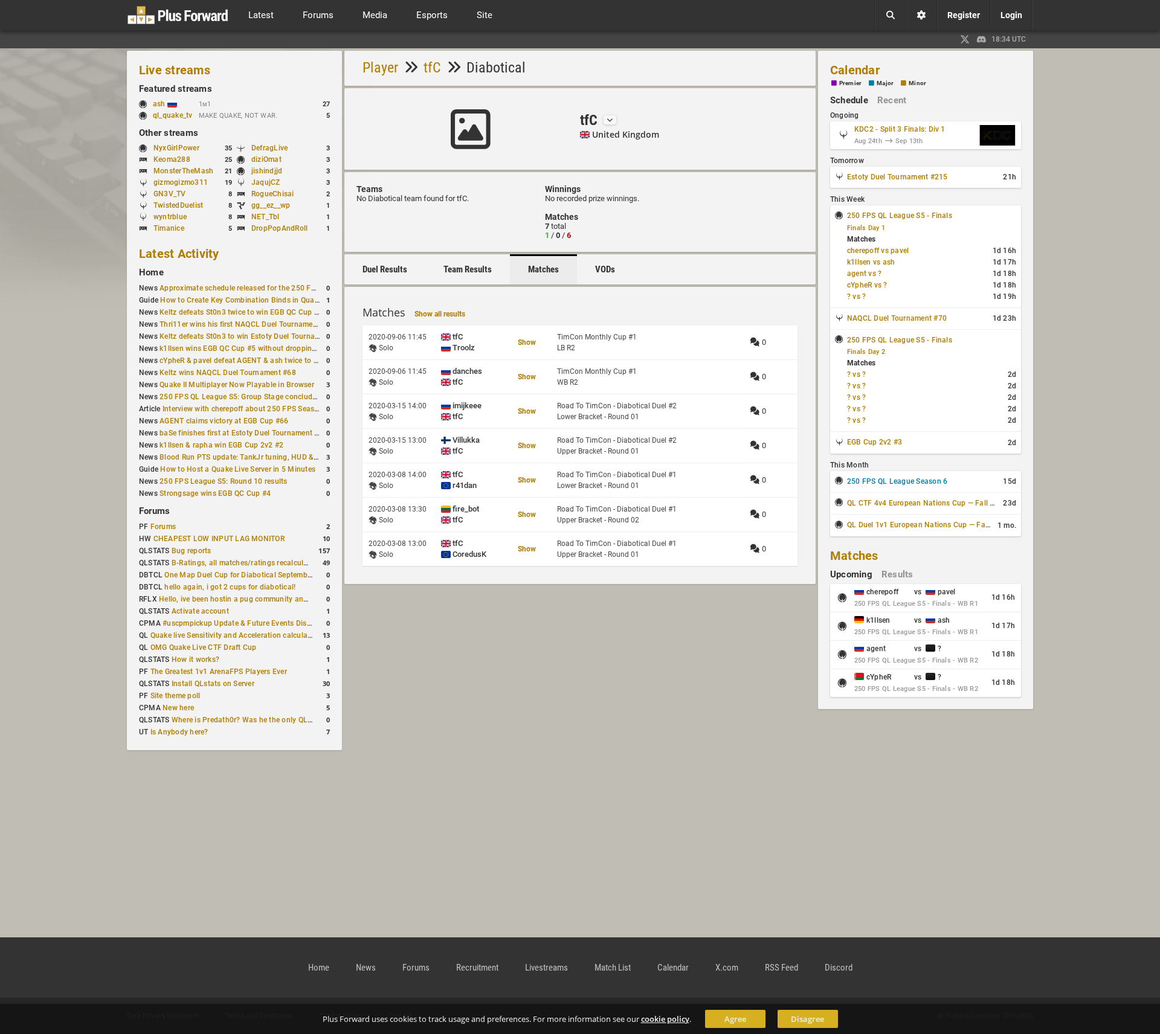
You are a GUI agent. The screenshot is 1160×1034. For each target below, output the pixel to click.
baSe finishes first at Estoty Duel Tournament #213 (246, 433)
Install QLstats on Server (213, 683)
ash (160, 104)
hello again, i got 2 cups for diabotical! (229, 587)
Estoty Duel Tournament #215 (897, 177)
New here (178, 708)
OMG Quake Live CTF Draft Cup (203, 647)
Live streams (174, 70)
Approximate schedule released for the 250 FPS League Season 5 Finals (281, 288)
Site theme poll (175, 696)
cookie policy (665, 1018)
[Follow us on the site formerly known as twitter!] (964, 39)
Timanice (168, 228)
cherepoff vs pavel (878, 250)
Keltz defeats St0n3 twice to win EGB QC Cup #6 (241, 312)
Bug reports (191, 551)
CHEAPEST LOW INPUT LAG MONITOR (219, 539)
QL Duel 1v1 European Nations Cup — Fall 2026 (928, 525)
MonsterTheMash (183, 171)
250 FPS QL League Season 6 (897, 481)
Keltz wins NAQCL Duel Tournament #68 (228, 372)
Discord (838, 967)
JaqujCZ (265, 182)
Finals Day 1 (866, 228)
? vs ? (856, 296)
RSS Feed (781, 967)
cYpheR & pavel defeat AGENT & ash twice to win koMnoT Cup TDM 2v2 (282, 360)
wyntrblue (170, 217)
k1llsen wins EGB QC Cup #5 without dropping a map (250, 348)
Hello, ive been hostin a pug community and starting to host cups (269, 599)
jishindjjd (266, 171)
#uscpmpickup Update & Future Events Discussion (248, 623)
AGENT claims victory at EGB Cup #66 (224, 421)
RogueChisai (272, 194)
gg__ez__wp (270, 205)
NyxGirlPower (176, 148)
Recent (891, 100)
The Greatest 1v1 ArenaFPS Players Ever (218, 671)
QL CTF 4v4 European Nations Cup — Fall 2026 (927, 503)
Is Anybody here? (179, 732)
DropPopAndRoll (279, 228)
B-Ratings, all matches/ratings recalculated (245, 563)
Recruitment (477, 967)
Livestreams (546, 967)
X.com (726, 967)
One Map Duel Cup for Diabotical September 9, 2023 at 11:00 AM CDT (283, 575)
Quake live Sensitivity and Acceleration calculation (235, 635)
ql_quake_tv (173, 115)
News (366, 967)
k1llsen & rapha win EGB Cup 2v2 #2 (221, 445)
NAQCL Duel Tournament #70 (897, 318)
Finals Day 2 (866, 352)
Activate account (200, 611)
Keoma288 (171, 159)
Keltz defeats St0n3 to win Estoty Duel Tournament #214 (255, 336)
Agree (735, 1018)
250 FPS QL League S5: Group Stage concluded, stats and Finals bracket (283, 397)
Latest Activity (179, 253)
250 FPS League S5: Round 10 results (223, 481)
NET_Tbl (265, 217)
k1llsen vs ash (871, 262)
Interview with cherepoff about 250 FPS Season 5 (246, 409)
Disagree (807, 1018)
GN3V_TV (169, 194)
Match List (612, 967)
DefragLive (269, 148)
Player (380, 67)
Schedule (849, 100)
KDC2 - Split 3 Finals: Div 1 (900, 129)
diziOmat (266, 159)
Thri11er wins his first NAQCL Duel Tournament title (247, 324)
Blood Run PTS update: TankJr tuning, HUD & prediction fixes (263, 457)
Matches (543, 269)
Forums (154, 511)
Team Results (467, 269)
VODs (605, 269)
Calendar (855, 70)
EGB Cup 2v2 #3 (874, 442)
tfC (432, 67)
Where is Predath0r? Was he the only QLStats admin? (262, 720)
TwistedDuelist (178, 205)
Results (897, 574)
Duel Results (384, 269)
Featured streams (175, 88)
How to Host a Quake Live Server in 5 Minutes (237, 469)
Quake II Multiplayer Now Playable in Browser (237, 385)
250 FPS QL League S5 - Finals (899, 215)
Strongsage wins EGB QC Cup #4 (215, 493)
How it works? (195, 659)
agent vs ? (864, 273)
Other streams (168, 132)
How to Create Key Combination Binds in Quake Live (249, 300)
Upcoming (851, 574)
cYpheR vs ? (867, 285)
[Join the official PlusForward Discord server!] (982, 39)
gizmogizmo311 (180, 182)
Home (151, 272)
